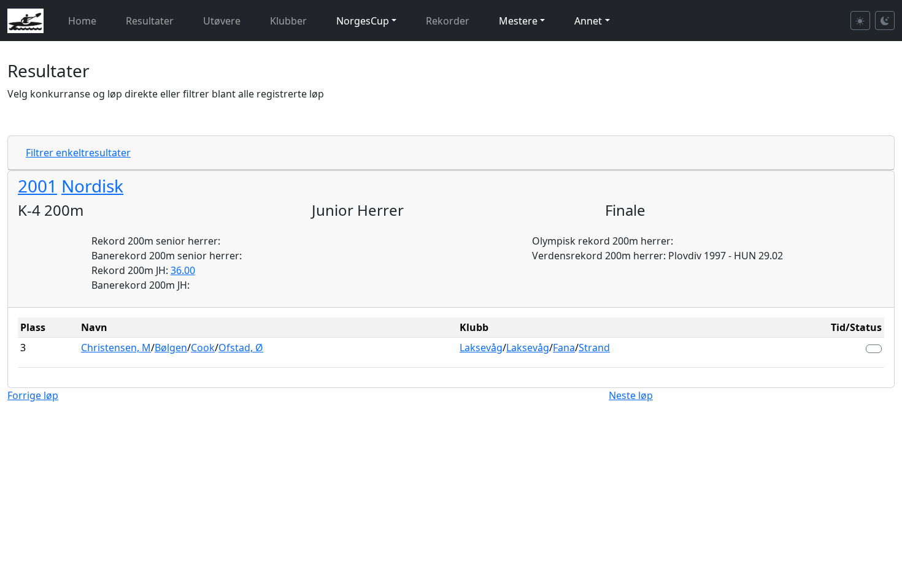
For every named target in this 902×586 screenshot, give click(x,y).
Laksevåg (481, 347)
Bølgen (171, 347)
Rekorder (447, 21)
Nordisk (92, 185)
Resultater (150, 21)
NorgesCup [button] (362, 21)
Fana (564, 347)
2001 (37, 185)
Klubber (288, 21)
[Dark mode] (885, 20)
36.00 (183, 270)
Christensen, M (116, 347)
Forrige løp (32, 395)
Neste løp (631, 395)
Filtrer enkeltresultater (78, 152)
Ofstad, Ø (240, 347)
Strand (594, 347)
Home (82, 21)
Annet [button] (588, 21)
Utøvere (222, 21)
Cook (203, 347)
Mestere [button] (518, 21)
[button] (874, 348)
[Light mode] (860, 20)
